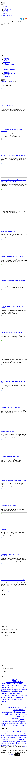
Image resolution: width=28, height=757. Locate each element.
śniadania (17, 725)
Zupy (20, 699)
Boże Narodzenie (12, 682)
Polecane (18, 691)
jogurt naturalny (8, 735)
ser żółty (4, 743)
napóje (13, 716)
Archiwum (3, 629)
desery (11, 712)
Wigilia (10, 699)
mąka (20, 737)
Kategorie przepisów (5, 635)
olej (4, 739)
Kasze (24, 685)
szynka (13, 743)
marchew (25, 735)
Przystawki (4, 695)
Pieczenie (7, 691)
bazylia (4, 731)
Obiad (5, 63)
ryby (19, 721)
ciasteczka (3, 710)
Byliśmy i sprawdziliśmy (10, 73)
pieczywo (25, 716)
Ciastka (9, 683)
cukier (12, 731)
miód (12, 737)
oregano (10, 739)
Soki (23, 695)
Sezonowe (19, 695)
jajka (2, 735)
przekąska (9, 719)
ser (5, 723)
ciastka (8, 710)
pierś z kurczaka (4, 741)
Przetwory (17, 693)
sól (15, 743)
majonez (19, 735)
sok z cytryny (9, 743)
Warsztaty (6, 75)
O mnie (5, 6)
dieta (15, 712)
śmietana (10, 745)
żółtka (14, 745)
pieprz (22, 739)
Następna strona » (7, 591)
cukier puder (19, 731)
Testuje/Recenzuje (7, 9)
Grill (2, 685)
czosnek (11, 733)
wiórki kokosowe (20, 743)
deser (8, 712)
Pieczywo (12, 691)
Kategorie (3, 668)
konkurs (21, 714)
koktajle (11, 714)
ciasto (11, 710)
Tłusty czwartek (8, 697)
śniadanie (22, 725)
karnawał (4, 714)
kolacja (15, 714)
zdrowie (9, 725)
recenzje (16, 721)
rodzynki (24, 741)
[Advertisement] (14, 40)
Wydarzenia (6, 76)
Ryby (9, 695)
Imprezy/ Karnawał (16, 685)
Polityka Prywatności (8, 11)
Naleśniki (15, 689)
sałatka (23, 721)
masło (8, 737)
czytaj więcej (10, 754)
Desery (5, 57)
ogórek (2, 739)
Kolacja (3, 687)
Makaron (6, 58)
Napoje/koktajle (22, 689)
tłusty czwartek (15, 723)
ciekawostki (17, 710)
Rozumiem (17, 754)
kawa (9, 714)
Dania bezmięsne (8, 64)
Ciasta (5, 60)
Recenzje (6, 72)
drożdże (22, 733)
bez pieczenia (4, 707)
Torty (4, 697)
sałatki (3, 723)
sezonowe (10, 723)
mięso (10, 716)
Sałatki (13, 695)
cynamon (7, 733)
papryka (14, 739)
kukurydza (15, 735)
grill (18, 712)
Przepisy (5, 8)
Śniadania (4, 701)
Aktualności (6, 62)
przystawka (3, 721)
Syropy (26, 695)
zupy (13, 725)
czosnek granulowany (16, 733)
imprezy (6, 685)
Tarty (1, 697)
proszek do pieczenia (17, 741)
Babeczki (18, 680)
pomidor (10, 741)
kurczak (2, 716)
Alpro (14, 680)
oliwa (7, 739)
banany (2, 731)
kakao (12, 735)
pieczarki (22, 716)
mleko (15, 737)
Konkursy (5, 10)
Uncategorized (18, 697)
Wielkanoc (4, 699)
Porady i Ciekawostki (9, 69)
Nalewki (11, 689)
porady (3, 719)
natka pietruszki (24, 737)
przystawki (10, 721)
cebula (8, 731)
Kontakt (5, 13)
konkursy (25, 714)
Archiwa (3, 674)
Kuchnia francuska (9, 687)
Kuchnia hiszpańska (17, 687)
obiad (17, 716)
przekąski (16, 719)
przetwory (22, 719)
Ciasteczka (4, 683)
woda (24, 743)
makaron (6, 716)
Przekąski (6, 59)
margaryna (3, 737)
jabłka (25, 733)
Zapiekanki (16, 699)
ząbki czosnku (4, 745)
